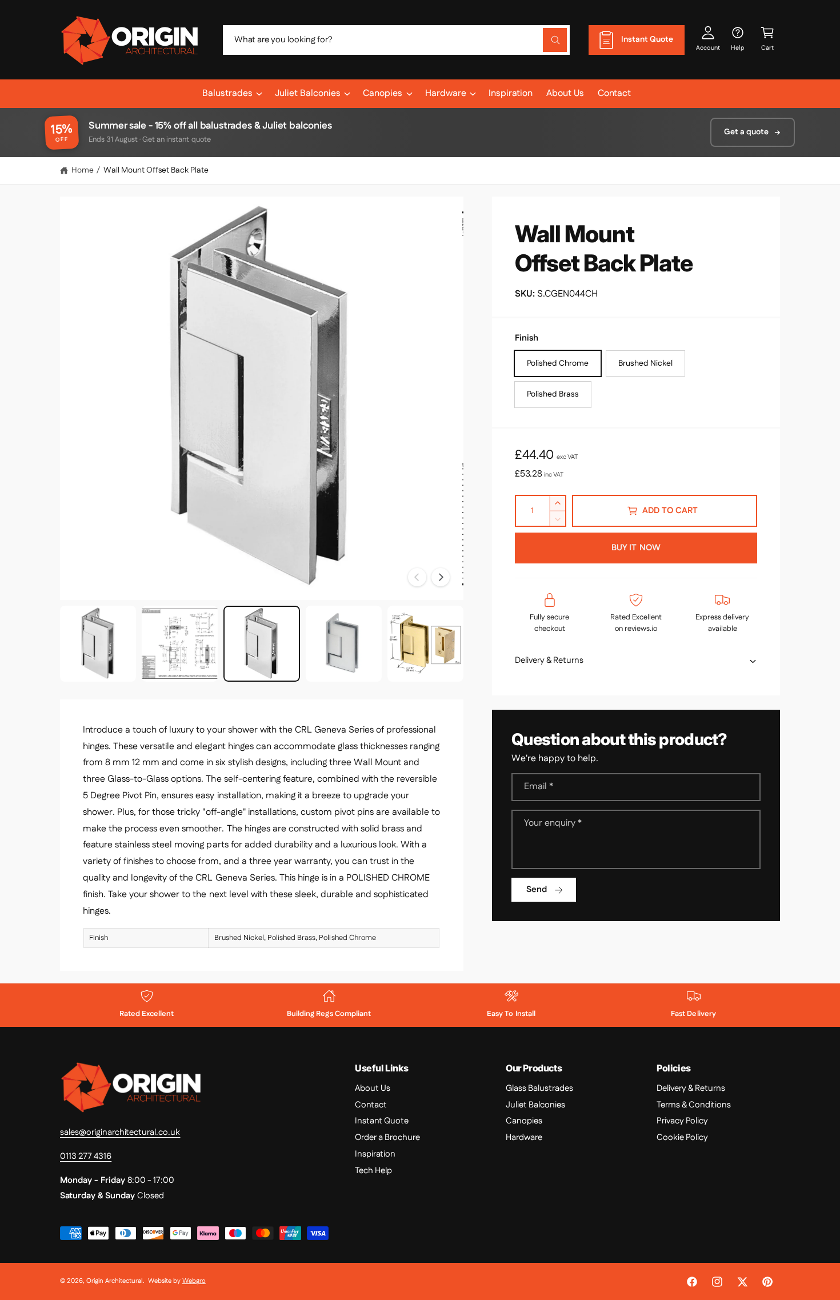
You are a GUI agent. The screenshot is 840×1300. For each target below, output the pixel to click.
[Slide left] (417, 577)
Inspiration (375, 1154)
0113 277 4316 (85, 1156)
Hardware (445, 93)
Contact (371, 1105)
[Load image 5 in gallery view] (425, 644)
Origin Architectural (114, 1281)
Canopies (382, 93)
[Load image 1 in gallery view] (98, 644)
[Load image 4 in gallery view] (344, 644)
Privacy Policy (682, 1121)
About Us (372, 1088)
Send (536, 889)
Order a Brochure (387, 1137)
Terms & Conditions (694, 1105)
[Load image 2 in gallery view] (180, 644)
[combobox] (396, 40)
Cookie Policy (682, 1137)
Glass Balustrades (539, 1088)
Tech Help (373, 1171)
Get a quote (746, 132)
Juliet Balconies (308, 93)
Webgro (194, 1281)
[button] (767, 40)
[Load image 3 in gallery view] (261, 644)
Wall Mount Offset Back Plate (156, 170)
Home (82, 170)
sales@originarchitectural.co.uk (120, 1132)
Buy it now (636, 548)
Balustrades (227, 93)
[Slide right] (440, 577)
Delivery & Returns (691, 1088)
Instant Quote (382, 1121)
